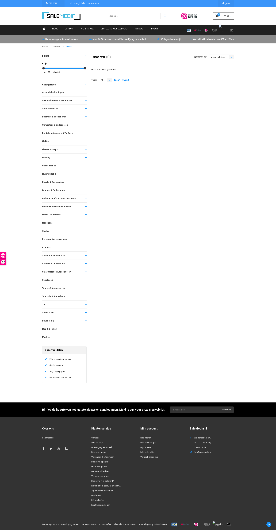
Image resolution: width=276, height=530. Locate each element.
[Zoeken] (165, 16)
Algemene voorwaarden (102, 490)
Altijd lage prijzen (57, 371)
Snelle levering (56, 365)
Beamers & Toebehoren (54, 117)
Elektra (45, 141)
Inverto (69, 46)
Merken (57, 46)
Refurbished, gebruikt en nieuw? (106, 486)
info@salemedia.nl (202, 452)
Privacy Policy (97, 500)
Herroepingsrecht (99, 466)
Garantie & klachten (100, 471)
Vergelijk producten (149, 457)
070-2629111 (200, 447)
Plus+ (100, 524)
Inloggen (226, 3)
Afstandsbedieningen (53, 92)
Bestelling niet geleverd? (115, 29)
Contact (69, 29)
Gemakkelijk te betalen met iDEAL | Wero (213, 39)
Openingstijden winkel (101, 447)
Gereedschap (49, 166)
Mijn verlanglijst (147, 452)
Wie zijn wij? (87, 29)
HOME (55, 29)
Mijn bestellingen (148, 442)
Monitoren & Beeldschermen (57, 206)
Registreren (145, 438)
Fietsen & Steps (50, 149)
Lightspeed (74, 524)
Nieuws (139, 29)
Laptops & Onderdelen (53, 190)
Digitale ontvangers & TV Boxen (58, 133)
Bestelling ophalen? (100, 462)
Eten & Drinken (49, 329)
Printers (46, 247)
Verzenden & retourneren (102, 457)
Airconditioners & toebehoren (57, 100)
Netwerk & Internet (51, 214)
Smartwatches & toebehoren (56, 272)
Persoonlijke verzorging (54, 239)
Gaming (46, 157)
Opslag (45, 231)
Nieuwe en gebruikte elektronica (61, 39)
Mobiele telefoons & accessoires (59, 198)
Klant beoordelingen (100, 505)
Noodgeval (47, 223)
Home (44, 29)
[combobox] (138, 16)
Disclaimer (96, 495)
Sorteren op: (200, 57)
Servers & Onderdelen (53, 263)
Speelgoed (47, 280)
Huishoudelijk (49, 174)
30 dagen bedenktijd (171, 39)
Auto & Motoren (50, 108)
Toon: (94, 80)
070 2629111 (55, 3)
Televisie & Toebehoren (54, 296)
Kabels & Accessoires (53, 182)
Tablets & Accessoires (53, 288)
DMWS (93, 524)
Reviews (154, 29)
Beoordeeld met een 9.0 (60, 377)
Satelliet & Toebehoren (53, 255)
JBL (44, 304)
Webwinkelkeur (160, 524)
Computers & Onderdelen (55, 125)
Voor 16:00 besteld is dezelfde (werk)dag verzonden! (119, 39)
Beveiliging (48, 321)
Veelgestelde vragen (100, 476)
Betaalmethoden (99, 452)
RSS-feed (108, 524)
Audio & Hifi (48, 312)
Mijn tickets (145, 447)
